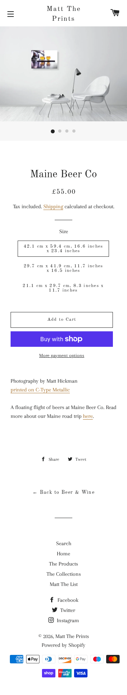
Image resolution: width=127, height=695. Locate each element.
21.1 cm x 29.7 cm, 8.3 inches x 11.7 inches (63, 288)
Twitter (67, 610)
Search (63, 543)
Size (63, 231)
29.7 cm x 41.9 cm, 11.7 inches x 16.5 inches (63, 268)
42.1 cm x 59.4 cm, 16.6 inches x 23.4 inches (63, 248)
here (88, 416)
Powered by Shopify (63, 645)
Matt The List (64, 584)
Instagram (67, 620)
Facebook (67, 600)
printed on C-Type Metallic (40, 390)
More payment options (61, 355)
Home (63, 553)
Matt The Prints (64, 14)
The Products (63, 564)
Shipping (53, 206)
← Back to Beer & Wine (63, 492)
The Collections (64, 574)
